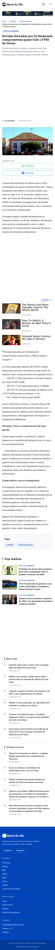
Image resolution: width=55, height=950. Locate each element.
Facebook (7, 850)
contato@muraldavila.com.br (13, 925)
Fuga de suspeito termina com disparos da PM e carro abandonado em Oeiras (29, 692)
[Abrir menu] (43, 4)
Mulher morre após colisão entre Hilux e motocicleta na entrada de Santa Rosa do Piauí (28, 679)
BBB (3, 870)
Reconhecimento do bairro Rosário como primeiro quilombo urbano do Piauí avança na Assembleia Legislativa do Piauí (29, 808)
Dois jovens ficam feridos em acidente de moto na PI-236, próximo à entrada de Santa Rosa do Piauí (28, 732)
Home (4, 901)
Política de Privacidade (10, 912)
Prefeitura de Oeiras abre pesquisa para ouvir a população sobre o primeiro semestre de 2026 (35, 572)
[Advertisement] (27, 87)
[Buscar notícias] (50, 4)
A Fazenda (6, 863)
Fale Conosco (7, 905)
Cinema (5, 885)
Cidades (5, 932)
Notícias (13, 21)
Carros (4, 881)
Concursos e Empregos (11, 889)
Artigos (5, 866)
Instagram (20, 850)
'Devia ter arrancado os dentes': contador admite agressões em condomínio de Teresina (28, 756)
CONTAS (9, 545)
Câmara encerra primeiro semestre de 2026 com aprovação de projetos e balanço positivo (36, 601)
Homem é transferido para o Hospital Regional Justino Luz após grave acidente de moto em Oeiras (29, 717)
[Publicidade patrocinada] (27, 13)
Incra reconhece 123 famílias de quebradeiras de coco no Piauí (24, 769)
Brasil (4, 878)
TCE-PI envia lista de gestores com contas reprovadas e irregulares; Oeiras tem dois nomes (35, 586)
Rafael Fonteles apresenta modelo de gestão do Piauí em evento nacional (27, 780)
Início (4, 21)
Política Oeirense (25, 21)
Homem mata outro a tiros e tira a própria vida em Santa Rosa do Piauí (28, 666)
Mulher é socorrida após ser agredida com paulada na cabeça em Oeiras (29, 704)
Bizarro (5, 874)
